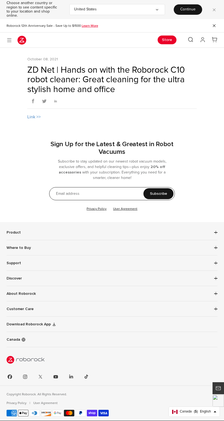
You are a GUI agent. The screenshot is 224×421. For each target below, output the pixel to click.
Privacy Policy (97, 209)
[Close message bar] (214, 25)
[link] (112, 309)
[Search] (190, 39)
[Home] (21, 40)
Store (167, 40)
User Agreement (125, 209)
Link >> (34, 117)
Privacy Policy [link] (17, 403)
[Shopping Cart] (214, 40)
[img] (112, 360)
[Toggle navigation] (9, 40)
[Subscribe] (218, 388)
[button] (218, 401)
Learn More (90, 25)
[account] (202, 40)
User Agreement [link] (45, 403)
